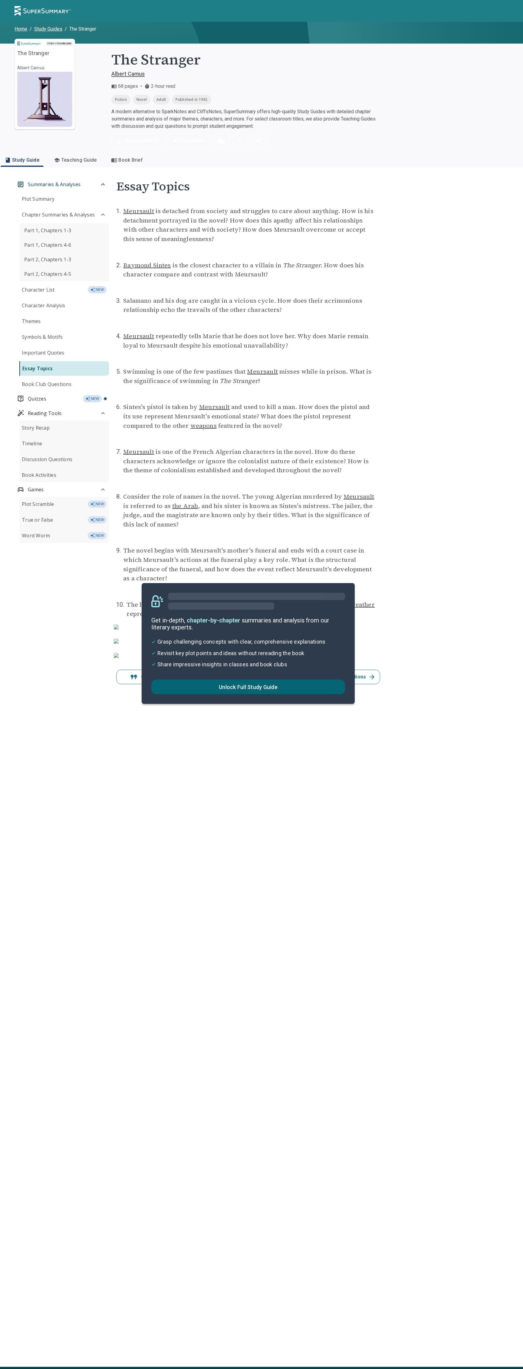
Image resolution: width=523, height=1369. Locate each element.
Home (21, 29)
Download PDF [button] (142, 140)
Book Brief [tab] (130, 160)
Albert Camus (128, 74)
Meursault (138, 211)
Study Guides (48, 29)
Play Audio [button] (192, 140)
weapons (203, 425)
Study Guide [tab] (25, 160)
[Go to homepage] (43, 11)
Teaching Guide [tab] (79, 160)
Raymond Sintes (147, 265)
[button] (221, 141)
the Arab (185, 506)
